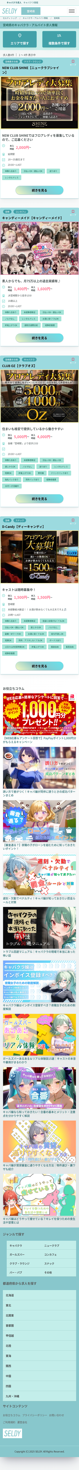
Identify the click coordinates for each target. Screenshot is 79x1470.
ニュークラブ (51, 1245)
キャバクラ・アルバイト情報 (35, 18)
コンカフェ (50, 1254)
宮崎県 (57, 18)
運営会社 (22, 1422)
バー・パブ (16, 1272)
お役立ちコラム (11, 1415)
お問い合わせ (56, 1415)
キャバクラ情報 (30, 2)
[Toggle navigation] (71, 11)
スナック (49, 1263)
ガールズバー (17, 1254)
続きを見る (47, 190)
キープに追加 (73, 61)
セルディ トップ (10, 18)
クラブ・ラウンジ (20, 1263)
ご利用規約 (9, 1422)
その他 (48, 1272)
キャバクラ (16, 1245)
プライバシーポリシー (34, 1415)
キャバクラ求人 (14, 2)
